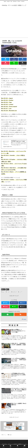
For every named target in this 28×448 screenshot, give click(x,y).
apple (3, 291)
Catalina (8, 291)
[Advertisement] (14, 23)
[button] (25, 246)
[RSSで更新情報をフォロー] (20, 314)
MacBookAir (14, 291)
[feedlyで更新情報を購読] (7, 314)
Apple (3, 289)
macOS (20, 291)
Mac (8, 289)
